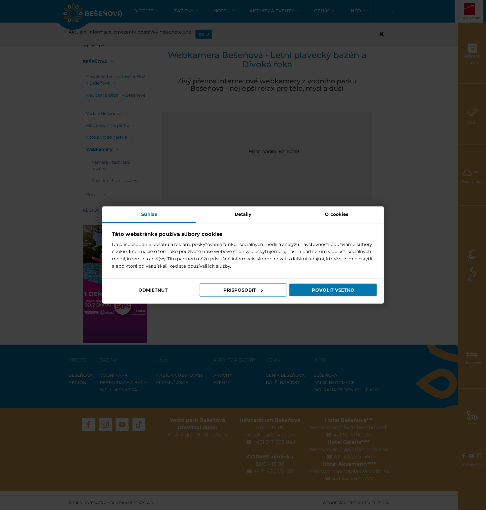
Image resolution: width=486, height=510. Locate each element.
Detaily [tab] (243, 214)
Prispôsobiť (239, 289)
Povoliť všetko (333, 289)
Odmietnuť (153, 289)
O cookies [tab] (336, 214)
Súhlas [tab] (149, 214)
